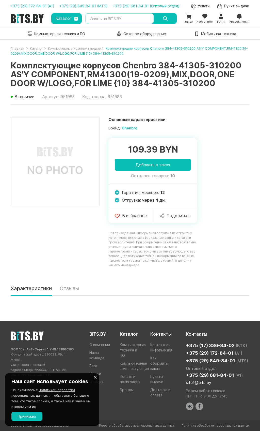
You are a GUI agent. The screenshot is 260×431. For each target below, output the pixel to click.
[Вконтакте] (189, 406)
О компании (99, 345)
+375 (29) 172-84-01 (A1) (32, 6)
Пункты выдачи (156, 379)
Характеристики (31, 288)
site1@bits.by (198, 382)
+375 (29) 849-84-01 (217, 360)
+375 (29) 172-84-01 (214, 353)
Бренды (127, 390)
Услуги (95, 373)
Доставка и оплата (160, 392)
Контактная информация (161, 347)
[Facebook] (199, 406)
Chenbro (129, 128)
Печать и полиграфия (130, 379)
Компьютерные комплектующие (131, 366)
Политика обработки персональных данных (215, 425)
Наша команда (96, 355)
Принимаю (27, 416)
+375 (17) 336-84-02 (216, 345)
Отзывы (69, 288)
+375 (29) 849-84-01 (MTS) (83, 6)
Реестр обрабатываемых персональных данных (136, 425)
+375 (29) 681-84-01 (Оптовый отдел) (146, 6)
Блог (93, 366)
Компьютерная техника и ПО (131, 350)
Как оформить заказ (159, 363)
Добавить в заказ (153, 164)
